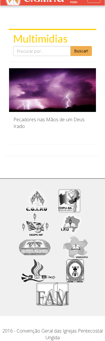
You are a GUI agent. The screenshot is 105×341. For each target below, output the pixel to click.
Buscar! (81, 51)
